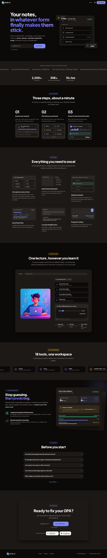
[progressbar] (72, 311)
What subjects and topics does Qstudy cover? (39, 476)
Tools (90, 2)
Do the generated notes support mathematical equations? (43, 459)
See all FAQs (52, 482)
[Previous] (67, 313)
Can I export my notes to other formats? (37, 465)
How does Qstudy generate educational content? (40, 454)
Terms (40, 553)
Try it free (39, 46)
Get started (101, 2)
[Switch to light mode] (95, 2)
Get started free (60, 524)
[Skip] (73, 313)
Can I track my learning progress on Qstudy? (38, 470)
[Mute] (78, 314)
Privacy (46, 553)
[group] (71, 312)
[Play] (70, 313)
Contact (52, 553)
